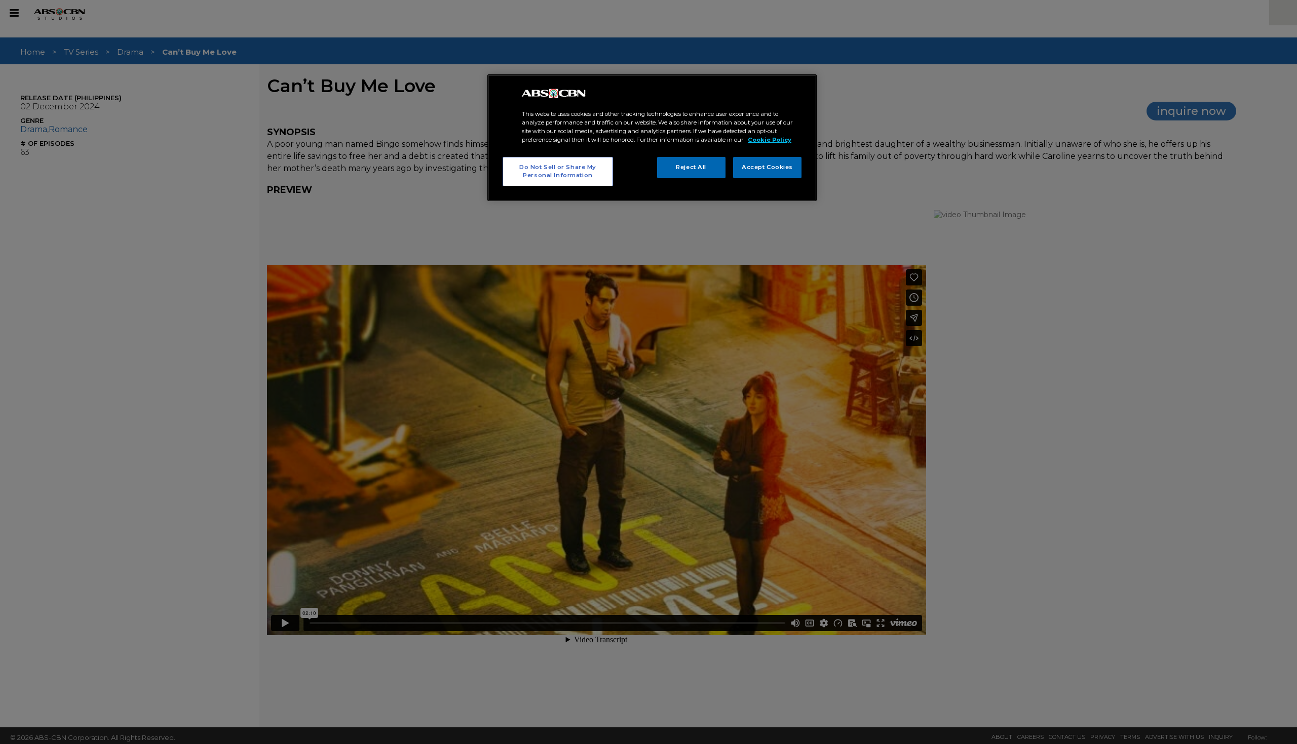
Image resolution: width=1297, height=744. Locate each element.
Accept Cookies (767, 167)
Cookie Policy (769, 139)
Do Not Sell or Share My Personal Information (557, 171)
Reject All (691, 167)
